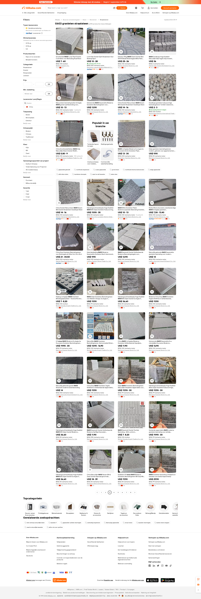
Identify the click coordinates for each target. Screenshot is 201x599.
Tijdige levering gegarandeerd (66, 550)
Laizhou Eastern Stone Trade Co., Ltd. (99, 261)
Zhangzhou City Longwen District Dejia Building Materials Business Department (100, 217)
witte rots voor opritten (56, 527)
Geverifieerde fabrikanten (95, 542)
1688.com (79, 589)
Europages (130, 589)
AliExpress (70, 589)
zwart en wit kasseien (98, 174)
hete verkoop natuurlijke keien (35, 522)
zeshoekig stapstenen (93, 522)
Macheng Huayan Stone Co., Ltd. (97, 112)
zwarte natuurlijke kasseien (35, 527)
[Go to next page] (135, 492)
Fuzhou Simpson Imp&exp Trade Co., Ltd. (69, 158)
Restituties (121, 554)
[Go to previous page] (97, 492)
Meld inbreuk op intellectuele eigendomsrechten (127, 558)
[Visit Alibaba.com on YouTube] (166, 565)
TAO (116, 589)
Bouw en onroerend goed (71, 20)
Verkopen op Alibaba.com (156, 542)
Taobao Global (109, 589)
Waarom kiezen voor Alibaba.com (37, 542)
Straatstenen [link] (104, 20)
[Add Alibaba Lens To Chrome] (60, 580)
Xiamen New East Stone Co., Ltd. (66, 261)
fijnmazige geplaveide (112, 522)
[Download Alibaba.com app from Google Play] (168, 580)
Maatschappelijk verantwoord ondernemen (35, 551)
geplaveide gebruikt (64, 169)
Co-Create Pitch (31, 546)
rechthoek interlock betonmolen (134, 169)
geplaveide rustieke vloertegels (72, 522)
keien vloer (114, 174)
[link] (198, 579)
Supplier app (108, 580)
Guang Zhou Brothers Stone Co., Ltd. (68, 112)
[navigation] (38, 256)
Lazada (100, 589)
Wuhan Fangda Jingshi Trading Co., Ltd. (68, 306)
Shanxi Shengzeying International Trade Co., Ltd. (162, 113)
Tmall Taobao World (90, 589)
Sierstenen (93, 20)
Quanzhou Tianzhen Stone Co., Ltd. (129, 158)
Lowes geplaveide (100, 169)
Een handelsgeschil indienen (127, 550)
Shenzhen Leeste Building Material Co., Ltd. (100, 67)
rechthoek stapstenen (82, 169)
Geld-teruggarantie (63, 546)
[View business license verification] (119, 596)
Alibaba (57, 20)
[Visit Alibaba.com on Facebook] (149, 565)
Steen (84, 20)
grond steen (115, 169)
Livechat (121, 546)
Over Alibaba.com (32, 537)
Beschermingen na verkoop (66, 554)
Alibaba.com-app (138, 580)
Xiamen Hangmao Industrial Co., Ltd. (129, 112)
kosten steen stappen (163, 522)
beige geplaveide (155, 169)
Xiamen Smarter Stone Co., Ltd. (128, 65)
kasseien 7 (54, 522)
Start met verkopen (154, 546)
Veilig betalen (61, 542)
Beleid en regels (62, 563)
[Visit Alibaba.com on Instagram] (162, 565)
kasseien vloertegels (144, 522)
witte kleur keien (63, 174)
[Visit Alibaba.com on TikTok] (170, 565)
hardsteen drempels (80, 174)
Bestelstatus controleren (156, 550)
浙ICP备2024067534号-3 (154, 596)
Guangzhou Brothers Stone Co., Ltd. (129, 217)
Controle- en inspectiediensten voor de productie (69, 558)
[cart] (142, 8)
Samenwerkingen (154, 558)
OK (49, 84)
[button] (114, 8)
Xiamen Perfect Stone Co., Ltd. (159, 217)
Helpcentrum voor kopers (126, 542)
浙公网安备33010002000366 (134, 596)
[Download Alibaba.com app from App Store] (152, 580)
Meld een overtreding (125, 563)
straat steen (128, 522)
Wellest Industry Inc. (62, 65)
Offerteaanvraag (92, 546)
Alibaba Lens (30, 580)
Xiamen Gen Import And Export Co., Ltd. (161, 65)
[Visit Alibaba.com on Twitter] (158, 565)
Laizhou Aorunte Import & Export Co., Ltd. (162, 261)
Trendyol (123, 589)
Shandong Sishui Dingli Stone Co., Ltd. (99, 483)
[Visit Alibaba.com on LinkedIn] (154, 565)
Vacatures (29, 556)
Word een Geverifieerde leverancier (160, 554)
